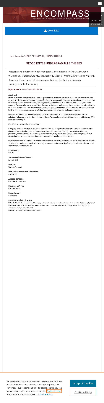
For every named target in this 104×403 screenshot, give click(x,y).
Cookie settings (54, 391)
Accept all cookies (83, 383)
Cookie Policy (46, 394)
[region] (52, 387)
